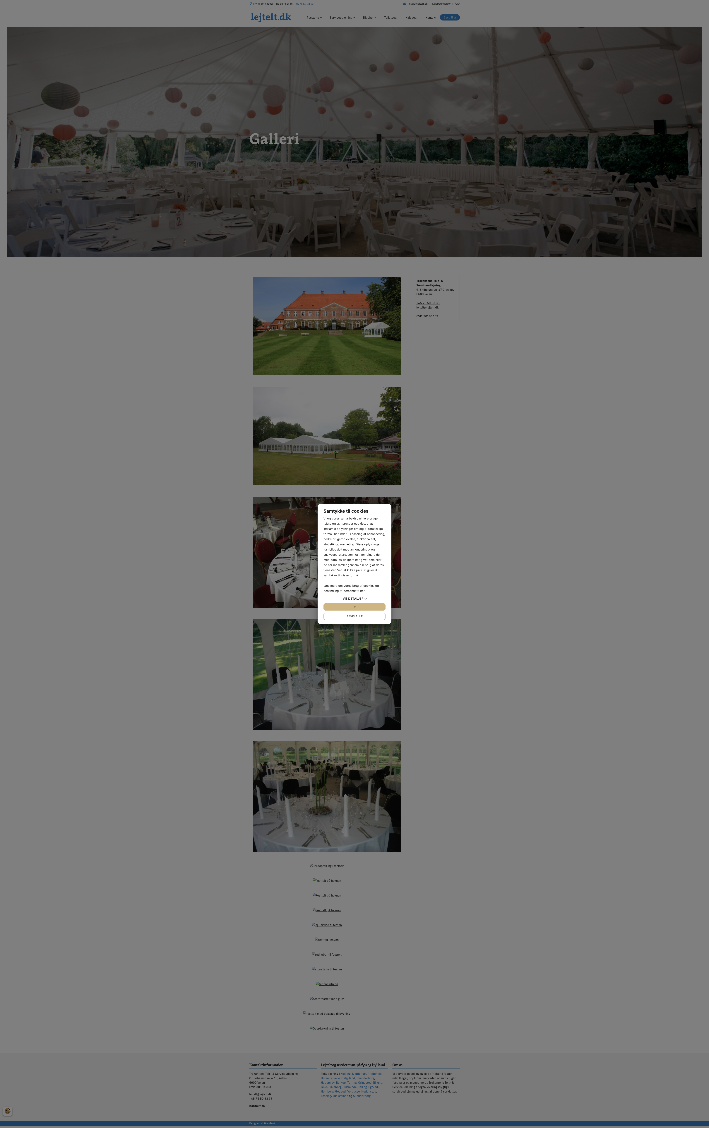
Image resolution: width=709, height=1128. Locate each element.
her (362, 591)
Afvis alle (354, 616)
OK (354, 607)
